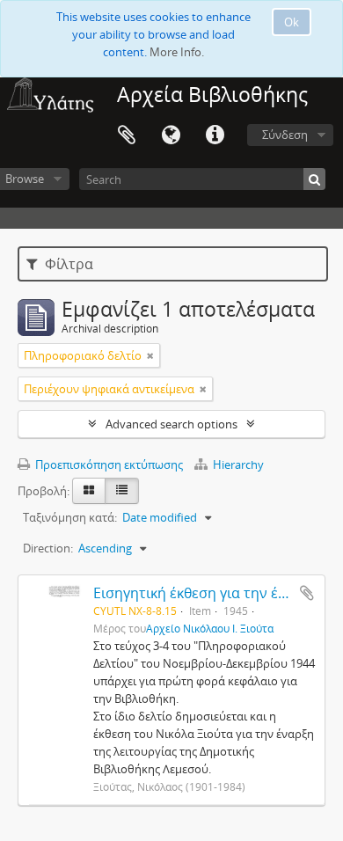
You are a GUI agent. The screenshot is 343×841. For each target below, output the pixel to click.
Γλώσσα (171, 135)
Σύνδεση (285, 135)
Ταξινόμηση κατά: (70, 517)
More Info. (177, 52)
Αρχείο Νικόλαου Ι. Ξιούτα (210, 628)
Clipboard (127, 135)
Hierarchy (237, 464)
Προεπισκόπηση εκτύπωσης (108, 464)
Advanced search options (171, 424)
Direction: (48, 548)
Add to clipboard (307, 593)
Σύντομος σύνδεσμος (215, 135)
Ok (291, 22)
